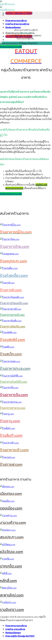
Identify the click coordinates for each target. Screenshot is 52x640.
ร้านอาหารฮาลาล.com (12, 408)
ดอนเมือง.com (11, 508)
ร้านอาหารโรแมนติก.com (14, 303)
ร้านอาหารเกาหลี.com (12, 315)
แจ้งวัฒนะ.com (11, 551)
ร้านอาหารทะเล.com (15, 368)
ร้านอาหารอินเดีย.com (12, 326)
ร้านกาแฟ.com (11, 464)
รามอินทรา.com (12, 609)
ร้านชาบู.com (10, 421)
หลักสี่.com (8, 580)
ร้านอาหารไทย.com (14, 246)
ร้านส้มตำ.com (11, 435)
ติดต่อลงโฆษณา (13, 27)
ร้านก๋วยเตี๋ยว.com (14, 275)
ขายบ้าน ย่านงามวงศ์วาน (17, 23)
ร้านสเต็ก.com (11, 354)
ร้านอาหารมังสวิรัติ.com (13, 382)
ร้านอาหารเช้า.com (14, 450)
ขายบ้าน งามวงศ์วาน (15, 629)
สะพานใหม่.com (12, 595)
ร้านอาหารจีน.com (14, 395)
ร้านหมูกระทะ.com (13, 261)
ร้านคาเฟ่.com (11, 290)
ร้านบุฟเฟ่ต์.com (12, 339)
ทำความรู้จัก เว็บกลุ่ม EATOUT (20, 636)
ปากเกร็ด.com (11, 566)
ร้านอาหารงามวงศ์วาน (16, 20)
